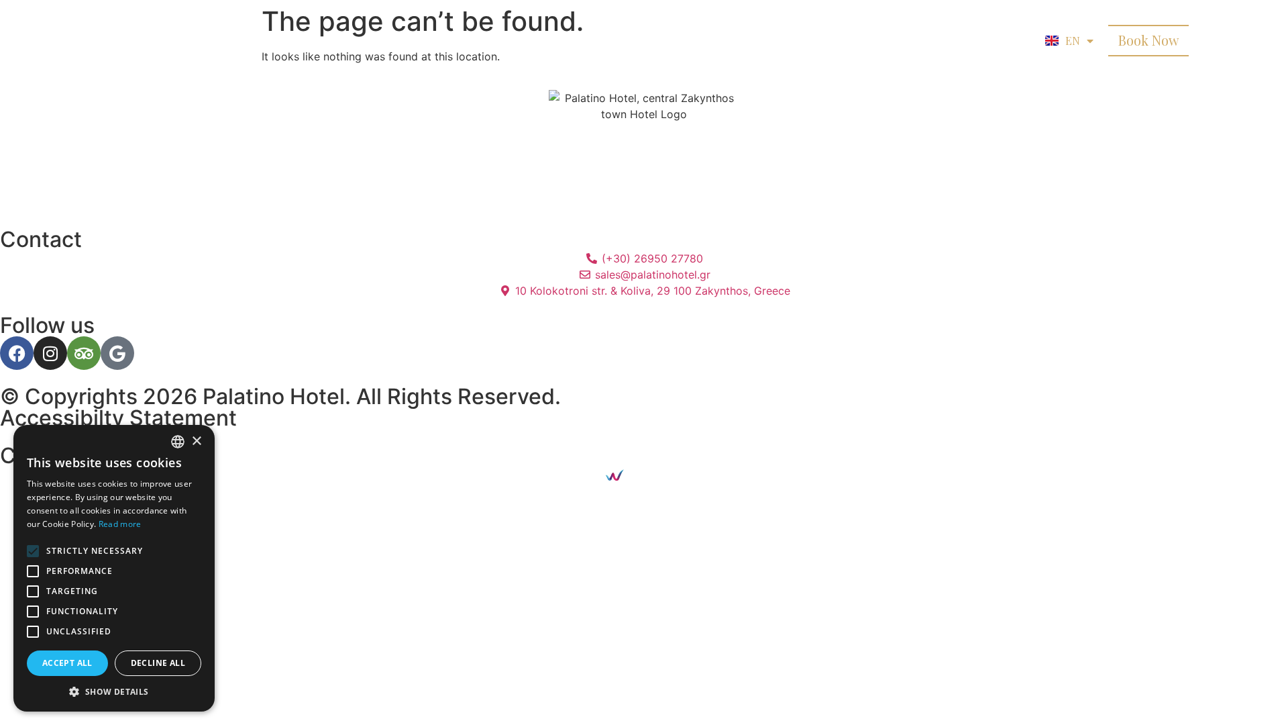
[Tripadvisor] (84, 353)
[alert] (114, 568)
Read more (120, 524)
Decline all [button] (158, 663)
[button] (114, 691)
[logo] (164, 40)
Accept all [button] (67, 663)
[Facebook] (17, 353)
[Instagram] (50, 353)
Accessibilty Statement (118, 418)
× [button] (196, 441)
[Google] (117, 353)
